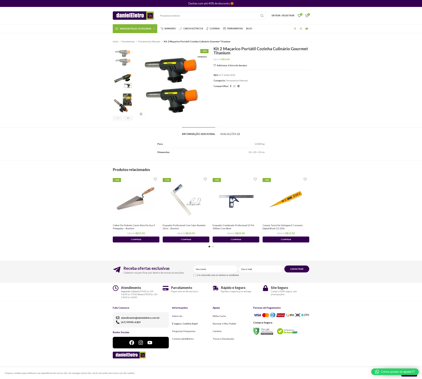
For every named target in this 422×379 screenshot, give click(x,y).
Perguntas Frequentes (184, 331)
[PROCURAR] (262, 15)
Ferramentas (128, 41)
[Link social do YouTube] (306, 28)
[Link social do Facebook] (294, 28)
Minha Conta (219, 316)
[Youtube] (150, 342)
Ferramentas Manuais (149, 41)
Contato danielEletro (183, 338)
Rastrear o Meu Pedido (224, 323)
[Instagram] (141, 342)
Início (115, 41)
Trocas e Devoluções (223, 338)
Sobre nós (177, 316)
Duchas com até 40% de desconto (209, 3)
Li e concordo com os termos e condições (218, 275)
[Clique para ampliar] (141, 114)
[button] (395, 371)
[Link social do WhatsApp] (234, 86)
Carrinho (217, 331)
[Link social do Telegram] (238, 86)
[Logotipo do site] (133, 15)
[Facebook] (132, 342)
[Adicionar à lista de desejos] (155, 179)
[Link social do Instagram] (300, 28)
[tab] (198, 132)
